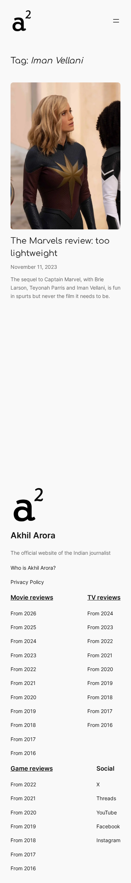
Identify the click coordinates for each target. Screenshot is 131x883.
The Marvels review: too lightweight (60, 247)
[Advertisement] (65, 414)
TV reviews (103, 597)
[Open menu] (116, 20)
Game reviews (32, 768)
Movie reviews (32, 597)
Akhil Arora (33, 535)
